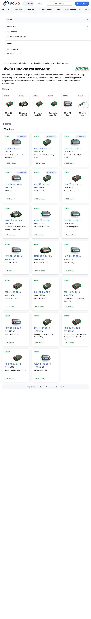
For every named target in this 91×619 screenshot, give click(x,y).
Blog (58, 9)
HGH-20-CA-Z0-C (42, 148)
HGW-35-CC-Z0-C (13, 256)
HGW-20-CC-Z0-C (13, 184)
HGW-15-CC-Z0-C (13, 148)
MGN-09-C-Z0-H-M (43, 256)
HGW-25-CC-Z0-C (72, 148)
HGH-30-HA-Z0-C (42, 292)
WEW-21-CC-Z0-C (42, 364)
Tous (4, 63)
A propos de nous (45, 9)
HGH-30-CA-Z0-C (13, 364)
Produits (5, 9)
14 (53, 387)
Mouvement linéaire (18, 63)
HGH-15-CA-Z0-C (42, 184)
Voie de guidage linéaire (39, 63)
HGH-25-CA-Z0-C (72, 184)
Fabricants (18, 9)
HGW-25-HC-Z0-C (13, 328)
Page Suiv (60, 387)
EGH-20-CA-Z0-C (13, 292)
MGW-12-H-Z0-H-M (13, 220)
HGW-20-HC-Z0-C (42, 220)
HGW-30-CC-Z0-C (72, 220)
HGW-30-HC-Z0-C (72, 256)
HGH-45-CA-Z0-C (72, 328)
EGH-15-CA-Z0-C (42, 328)
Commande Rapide (72, 9)
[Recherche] (25, 3)
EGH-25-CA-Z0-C (72, 292)
